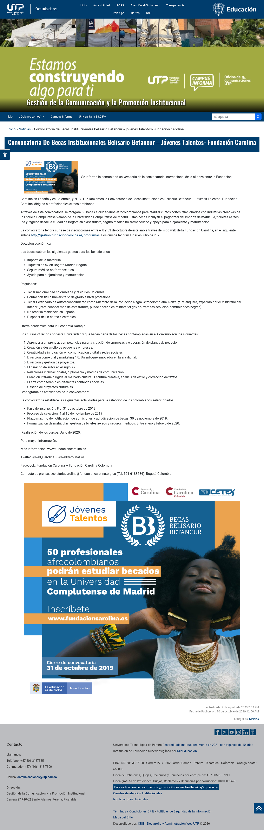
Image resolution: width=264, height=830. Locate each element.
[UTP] (16, 9)
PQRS (120, 5)
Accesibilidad (101, 5)
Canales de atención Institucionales (137, 793)
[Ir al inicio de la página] (259, 808)
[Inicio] (259, 808)
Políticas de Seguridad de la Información (184, 811)
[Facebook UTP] (217, 732)
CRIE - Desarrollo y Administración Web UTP (168, 823)
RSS (148, 13)
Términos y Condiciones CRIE (133, 811)
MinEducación (187, 751)
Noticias (25, 129)
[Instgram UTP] (239, 732)
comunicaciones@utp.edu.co (37, 777)
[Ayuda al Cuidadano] (253, 732)
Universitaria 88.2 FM (92, 116)
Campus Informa (61, 116)
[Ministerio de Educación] (229, 9)
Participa (118, 13)
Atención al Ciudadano (145, 5)
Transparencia (175, 5)
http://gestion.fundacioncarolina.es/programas (65, 235)
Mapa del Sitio (123, 817)
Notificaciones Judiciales (130, 799)
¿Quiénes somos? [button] (30, 116)
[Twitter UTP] (225, 732)
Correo (135, 13)
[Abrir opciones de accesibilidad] (5, 154)
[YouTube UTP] (232, 732)
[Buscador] (258, 116)
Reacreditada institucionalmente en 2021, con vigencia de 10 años (208, 745)
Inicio (83, 5)
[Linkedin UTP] (246, 732)
